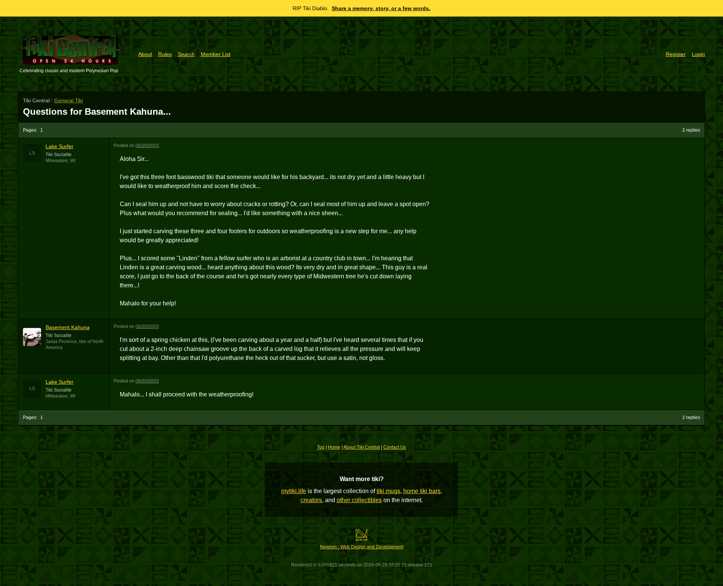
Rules (165, 54)
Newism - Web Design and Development (361, 547)
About (145, 54)
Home (334, 447)
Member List (215, 54)
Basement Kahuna (68, 327)
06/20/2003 (147, 145)
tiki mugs (388, 491)
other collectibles (359, 500)
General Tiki (68, 100)
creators (311, 500)
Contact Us (394, 447)
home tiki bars (422, 491)
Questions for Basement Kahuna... (97, 111)
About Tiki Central (361, 447)
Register (676, 54)
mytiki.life (293, 491)
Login (698, 54)
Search (186, 54)
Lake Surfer (59, 146)
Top (321, 447)
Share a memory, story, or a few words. (381, 8)
